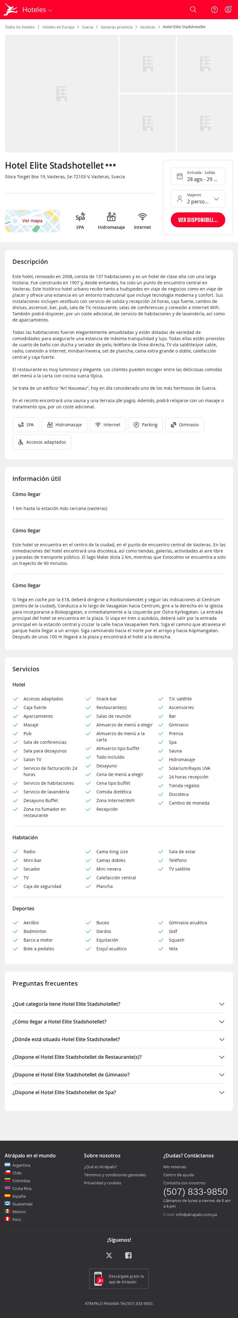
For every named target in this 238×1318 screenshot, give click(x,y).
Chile (16, 1173)
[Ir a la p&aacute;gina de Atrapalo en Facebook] (129, 1257)
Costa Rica (21, 1188)
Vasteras (147, 26)
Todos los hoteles (20, 26)
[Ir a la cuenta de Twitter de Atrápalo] (109, 1257)
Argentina (21, 1165)
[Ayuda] (214, 9)
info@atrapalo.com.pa (196, 1214)
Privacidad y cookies (102, 1183)
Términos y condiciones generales (115, 1175)
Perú (16, 1219)
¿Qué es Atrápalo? (100, 1166)
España (19, 1196)
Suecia (87, 26)
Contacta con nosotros (184, 1183)
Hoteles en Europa (58, 26)
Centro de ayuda (178, 1175)
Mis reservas (174, 1166)
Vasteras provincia (117, 26)
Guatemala (22, 1204)
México (19, 1211)
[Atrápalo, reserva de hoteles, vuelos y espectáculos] (11, 9)
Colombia (21, 1180)
